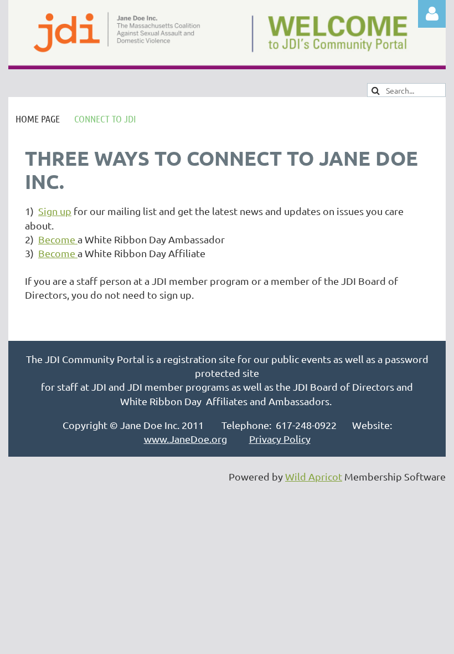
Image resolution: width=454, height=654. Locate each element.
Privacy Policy (280, 438)
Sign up (54, 211)
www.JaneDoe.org (185, 438)
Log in (432, 14)
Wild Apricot (313, 476)
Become (58, 239)
